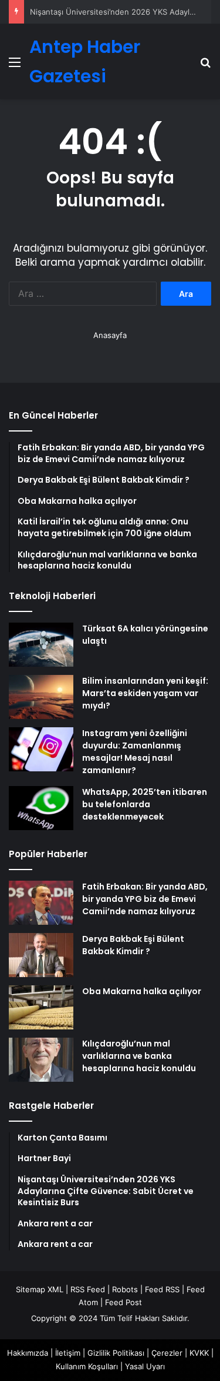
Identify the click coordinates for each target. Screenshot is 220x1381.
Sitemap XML (39, 1289)
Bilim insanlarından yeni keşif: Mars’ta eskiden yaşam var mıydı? (145, 693)
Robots (125, 1289)
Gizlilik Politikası (115, 1352)
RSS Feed (87, 1289)
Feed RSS (162, 1289)
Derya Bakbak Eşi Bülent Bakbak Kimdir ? (133, 945)
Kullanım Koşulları (87, 1366)
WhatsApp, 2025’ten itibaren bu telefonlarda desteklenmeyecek (144, 804)
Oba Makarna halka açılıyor (141, 991)
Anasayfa (110, 335)
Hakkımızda (27, 1352)
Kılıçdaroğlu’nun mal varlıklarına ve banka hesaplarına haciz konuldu (139, 1056)
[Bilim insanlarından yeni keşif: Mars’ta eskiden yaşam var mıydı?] (41, 697)
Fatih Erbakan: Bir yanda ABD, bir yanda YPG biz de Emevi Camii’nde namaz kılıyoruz (145, 899)
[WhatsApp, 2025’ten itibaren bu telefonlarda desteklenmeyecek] (41, 808)
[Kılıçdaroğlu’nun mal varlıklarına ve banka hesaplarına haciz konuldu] (41, 1060)
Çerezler (166, 1352)
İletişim (67, 1352)
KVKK (199, 1352)
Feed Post (123, 1302)
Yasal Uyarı (145, 1366)
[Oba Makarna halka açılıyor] (41, 1007)
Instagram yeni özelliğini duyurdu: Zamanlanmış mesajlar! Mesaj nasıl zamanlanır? (134, 751)
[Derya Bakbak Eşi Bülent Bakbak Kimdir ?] (41, 955)
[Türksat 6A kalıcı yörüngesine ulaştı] (41, 645)
